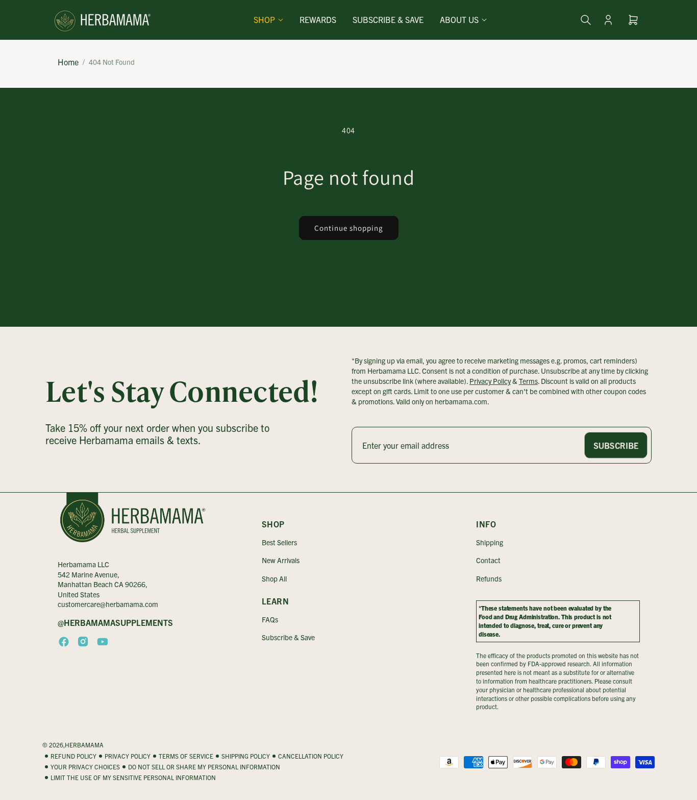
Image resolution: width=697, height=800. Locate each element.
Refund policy (73, 756)
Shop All (274, 578)
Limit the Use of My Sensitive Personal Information (133, 777)
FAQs (270, 619)
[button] (268, 20)
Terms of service (186, 756)
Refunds (489, 578)
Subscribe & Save (288, 637)
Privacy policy (128, 756)
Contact (488, 560)
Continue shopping (348, 228)
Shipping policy (245, 756)
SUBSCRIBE (616, 445)
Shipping (489, 542)
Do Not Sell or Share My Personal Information (204, 766)
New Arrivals (281, 560)
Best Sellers (279, 542)
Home (68, 62)
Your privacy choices (85, 766)
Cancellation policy (310, 756)
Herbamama (84, 744)
